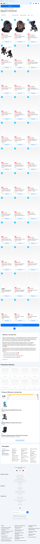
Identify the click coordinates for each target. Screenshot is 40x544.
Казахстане (22, 518)
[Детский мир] (3, 3)
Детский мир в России (16, 518)
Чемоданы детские (33, 460)
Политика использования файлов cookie (20, 481)
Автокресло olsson (15, 458)
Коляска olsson (32, 458)
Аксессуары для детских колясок (25, 457)
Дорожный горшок (15, 460)
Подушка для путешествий (14, 452)
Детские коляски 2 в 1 (24, 461)
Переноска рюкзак (33, 462)
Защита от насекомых (24, 452)
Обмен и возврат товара (20, 476)
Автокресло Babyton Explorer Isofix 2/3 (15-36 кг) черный (14, 435)
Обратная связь (20, 482)
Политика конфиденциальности (20, 479)
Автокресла (14, 448)
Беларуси (25, 518)
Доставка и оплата (20, 475)
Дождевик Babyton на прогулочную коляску (11, 422)
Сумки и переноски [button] (5, 454)
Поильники (32, 459)
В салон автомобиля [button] (5, 450)
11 (25, 328)
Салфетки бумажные (24, 448)
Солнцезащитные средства (24, 450)
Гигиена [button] (3, 451)
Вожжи (31, 450)
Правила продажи (20, 478)
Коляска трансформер (33, 448)
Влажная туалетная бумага (24, 454)
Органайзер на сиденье (15, 459)
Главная (2, 8)
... (23, 328)
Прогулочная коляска (24, 460)
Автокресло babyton (15, 455)
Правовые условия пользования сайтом (20, 516)
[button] (10, 6)
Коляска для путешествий (32, 453)
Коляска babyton (33, 451)
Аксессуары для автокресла (14, 450)
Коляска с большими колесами (33, 455)
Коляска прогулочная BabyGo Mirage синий (11, 410)
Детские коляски (24, 455)
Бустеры (13, 454)
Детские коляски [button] (5, 453)
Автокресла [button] (4, 448)
